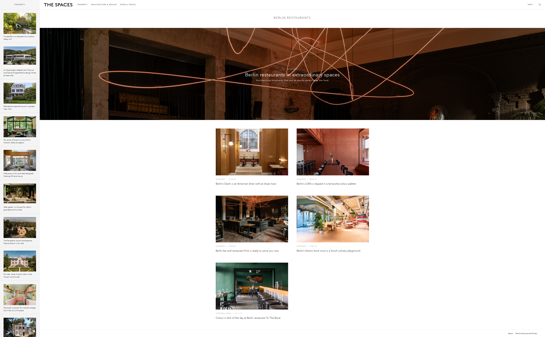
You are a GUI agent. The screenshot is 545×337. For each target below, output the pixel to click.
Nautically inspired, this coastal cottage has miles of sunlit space (20, 309)
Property (83, 5)
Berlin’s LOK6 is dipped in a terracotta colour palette (326, 183)
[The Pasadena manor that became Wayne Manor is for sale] (20, 227)
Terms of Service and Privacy (526, 333)
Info (530, 5)
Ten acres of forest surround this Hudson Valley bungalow (17, 141)
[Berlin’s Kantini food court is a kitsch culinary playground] (333, 219)
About (510, 333)
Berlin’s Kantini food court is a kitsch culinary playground (328, 250)
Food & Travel (128, 5)
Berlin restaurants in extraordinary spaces (292, 75)
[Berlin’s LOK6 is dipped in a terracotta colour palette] (333, 151)
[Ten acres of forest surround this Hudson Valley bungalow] (20, 126)
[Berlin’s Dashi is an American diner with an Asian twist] (252, 151)
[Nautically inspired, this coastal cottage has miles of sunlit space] (20, 294)
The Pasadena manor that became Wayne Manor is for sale (18, 242)
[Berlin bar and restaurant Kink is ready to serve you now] (252, 219)
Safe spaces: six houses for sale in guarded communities (17, 208)
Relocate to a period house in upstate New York (19, 107)
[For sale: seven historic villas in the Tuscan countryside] (20, 261)
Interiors (292, 69)
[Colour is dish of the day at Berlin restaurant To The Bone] (252, 286)
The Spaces (58, 5)
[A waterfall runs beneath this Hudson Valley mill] (20, 23)
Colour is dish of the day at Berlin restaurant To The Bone (248, 317)
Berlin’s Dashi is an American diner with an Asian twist (246, 183)
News (228, 313)
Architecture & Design (104, 5)
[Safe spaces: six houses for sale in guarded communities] (20, 193)
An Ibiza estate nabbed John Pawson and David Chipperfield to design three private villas (20, 73)
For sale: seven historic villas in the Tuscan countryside (18, 275)
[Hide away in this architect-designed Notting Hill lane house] (20, 160)
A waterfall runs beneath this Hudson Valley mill (19, 37)
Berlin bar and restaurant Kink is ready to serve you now (247, 250)
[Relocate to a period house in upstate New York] (20, 93)
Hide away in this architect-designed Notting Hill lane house (18, 174)
